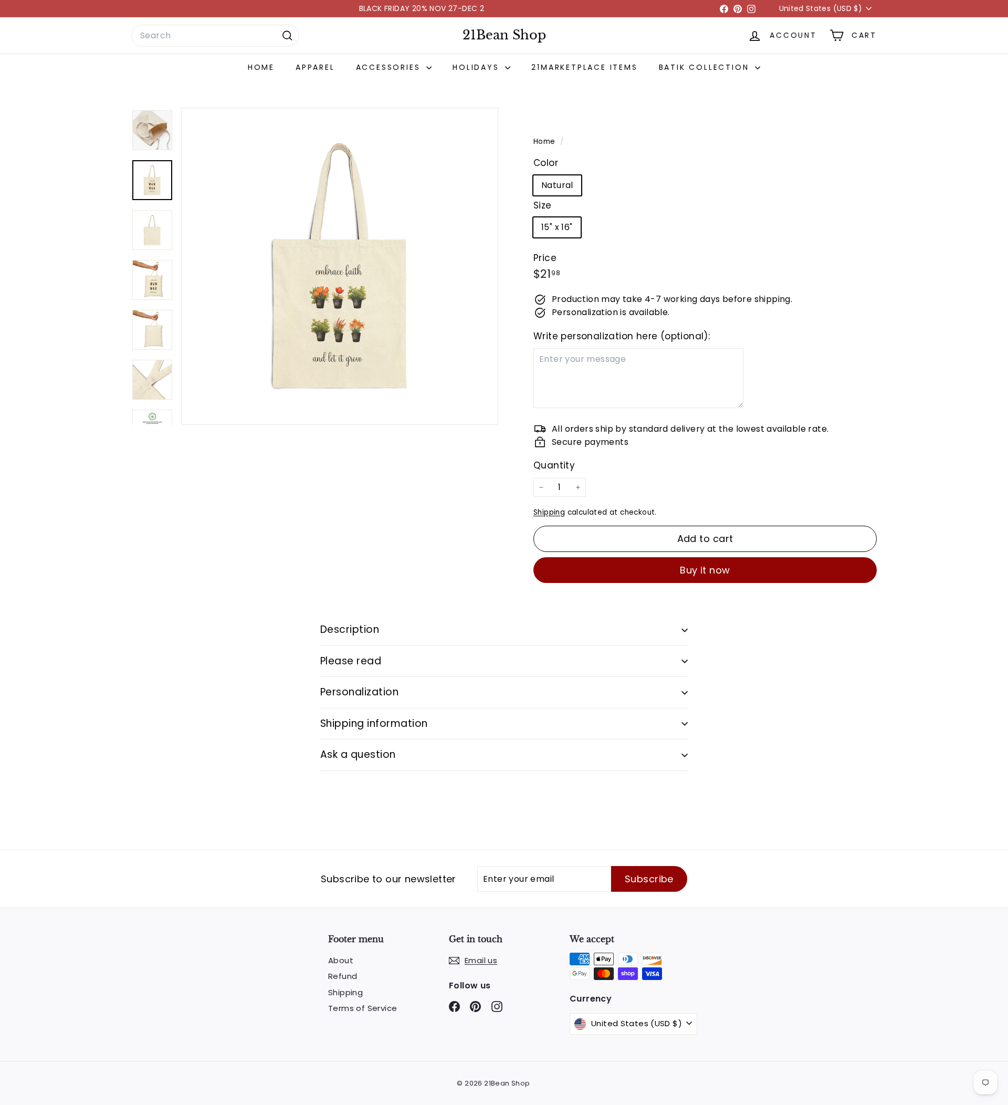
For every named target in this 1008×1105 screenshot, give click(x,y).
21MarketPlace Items (584, 67)
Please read (350, 661)
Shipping (549, 512)
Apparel (315, 67)
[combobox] (215, 36)
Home (261, 67)
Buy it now (705, 570)
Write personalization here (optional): (621, 336)
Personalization (359, 692)
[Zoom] (340, 266)
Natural (557, 185)
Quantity (554, 465)
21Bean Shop (504, 35)
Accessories (390, 67)
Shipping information (374, 723)
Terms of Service (362, 1008)
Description (349, 629)
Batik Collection (706, 67)
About (340, 960)
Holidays (477, 67)
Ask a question (358, 754)
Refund (342, 976)
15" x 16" (557, 227)
